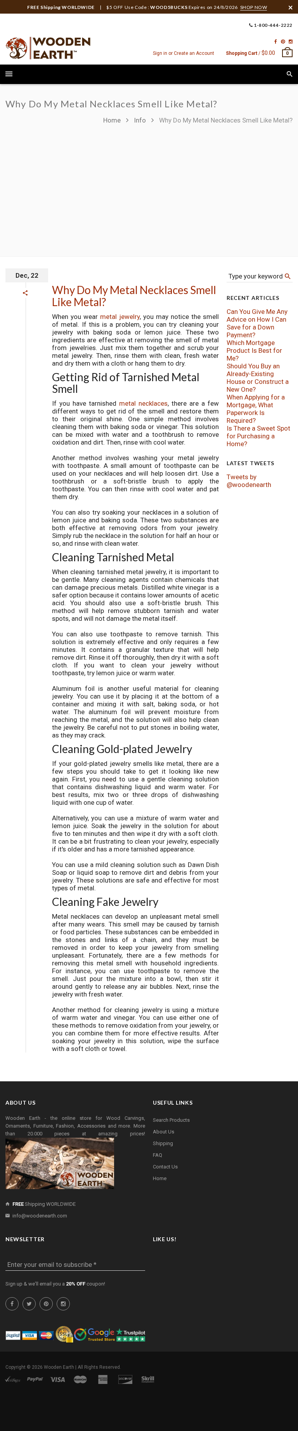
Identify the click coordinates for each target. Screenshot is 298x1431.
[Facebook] (275, 41)
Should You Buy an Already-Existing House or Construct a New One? (258, 377)
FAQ (157, 1155)
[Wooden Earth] (48, 48)
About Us (163, 1132)
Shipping (163, 1143)
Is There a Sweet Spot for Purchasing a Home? (258, 436)
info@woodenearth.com (39, 1216)
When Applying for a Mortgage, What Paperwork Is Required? (256, 408)
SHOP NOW (253, 7)
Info (140, 120)
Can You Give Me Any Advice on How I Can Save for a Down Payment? (257, 323)
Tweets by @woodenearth (249, 481)
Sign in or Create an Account (183, 53)
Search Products (171, 1120)
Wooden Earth (59, 1367)
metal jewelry (120, 317)
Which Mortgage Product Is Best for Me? (254, 350)
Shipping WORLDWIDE (44, 1204)
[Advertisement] (198, 186)
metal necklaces (143, 403)
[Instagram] (291, 41)
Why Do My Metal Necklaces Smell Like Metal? (134, 295)
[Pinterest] (283, 41)
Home (112, 120)
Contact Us (165, 1167)
